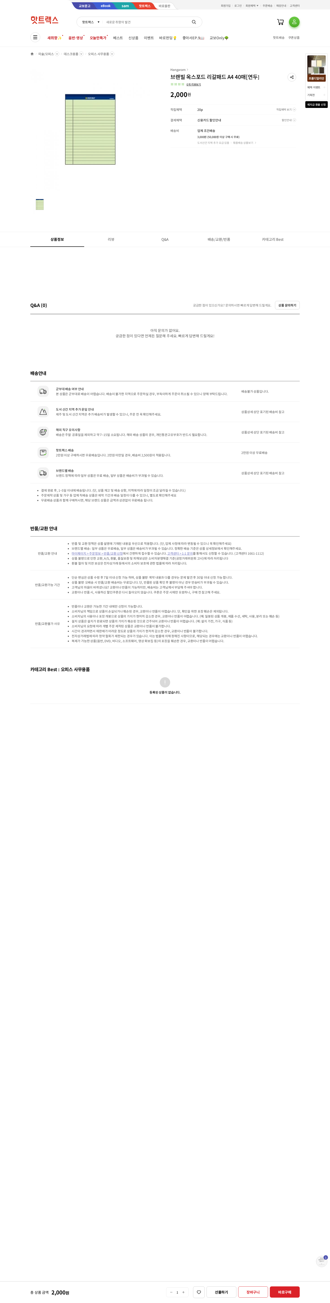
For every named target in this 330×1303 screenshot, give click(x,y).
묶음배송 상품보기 (243, 143)
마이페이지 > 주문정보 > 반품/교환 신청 (97, 553)
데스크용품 (71, 54)
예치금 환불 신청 (316, 104)
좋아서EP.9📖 (194, 37)
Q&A (165, 239)
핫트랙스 (88, 22)
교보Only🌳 (219, 37)
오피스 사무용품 (98, 54)
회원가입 (226, 5)
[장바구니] (280, 22)
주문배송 (268, 5)
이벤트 (149, 37)
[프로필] (294, 22)
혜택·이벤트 (313, 87)
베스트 (118, 37)
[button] (292, 77)
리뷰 (111, 239)
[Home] (32, 54)
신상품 (133, 37)
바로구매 (284, 1292)
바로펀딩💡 (168, 37)
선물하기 (221, 1292)
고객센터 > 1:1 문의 (180, 553)
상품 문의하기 (287, 305)
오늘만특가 (98, 37)
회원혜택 (250, 5)
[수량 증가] (183, 1292)
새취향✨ (54, 37)
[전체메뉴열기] (35, 37)
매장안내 (281, 5)
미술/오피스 (46, 54)
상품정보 (57, 239)
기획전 (311, 95)
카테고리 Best (273, 239)
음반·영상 (75, 37)
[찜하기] (199, 1292)
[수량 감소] (171, 1292)
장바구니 (253, 1292)
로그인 (238, 5)
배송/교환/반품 (219, 239)
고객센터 (295, 5)
